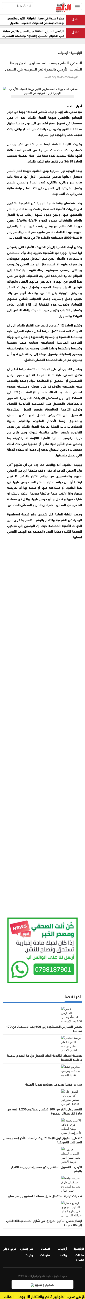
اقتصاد (45, 1248)
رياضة (63, 1254)
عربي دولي (9, 1248)
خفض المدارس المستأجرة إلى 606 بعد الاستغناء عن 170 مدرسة (44, 1028)
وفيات (29, 1254)
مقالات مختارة (79, 1256)
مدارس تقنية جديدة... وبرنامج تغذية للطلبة (53, 1084)
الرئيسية (76, 52)
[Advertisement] (42, 723)
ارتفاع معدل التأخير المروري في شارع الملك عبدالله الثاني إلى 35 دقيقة (44, 1222)
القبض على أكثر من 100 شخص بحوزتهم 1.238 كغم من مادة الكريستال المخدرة (44, 1111)
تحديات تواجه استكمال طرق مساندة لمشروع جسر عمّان (45, 1195)
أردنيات (63, 52)
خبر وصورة (26, 1248)
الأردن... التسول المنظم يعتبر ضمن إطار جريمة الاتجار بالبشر (46, 1169)
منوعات (45, 1254)
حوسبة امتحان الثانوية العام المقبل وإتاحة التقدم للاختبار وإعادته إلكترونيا (44, 1057)
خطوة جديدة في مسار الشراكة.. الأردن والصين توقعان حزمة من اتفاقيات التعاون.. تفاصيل (35, 20)
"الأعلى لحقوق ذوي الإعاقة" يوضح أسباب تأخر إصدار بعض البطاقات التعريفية (42, 1140)
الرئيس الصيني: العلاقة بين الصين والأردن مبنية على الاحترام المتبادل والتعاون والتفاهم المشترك (33, 33)
